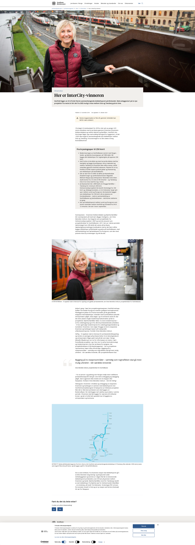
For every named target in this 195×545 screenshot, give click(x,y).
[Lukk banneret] (157, 524)
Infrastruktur (83, 8)
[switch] (77, 542)
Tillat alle (143, 526)
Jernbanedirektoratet (57, 8)
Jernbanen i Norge (76, 3)
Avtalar (96, 3)
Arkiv (77, 8)
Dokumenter (129, 3)
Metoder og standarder (108, 3)
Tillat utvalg (144, 530)
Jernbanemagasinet (69, 8)
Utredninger (88, 3)
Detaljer (100, 542)
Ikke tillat (143, 535)
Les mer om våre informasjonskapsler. (65, 537)
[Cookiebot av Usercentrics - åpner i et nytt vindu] (44, 542)
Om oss (120, 3)
